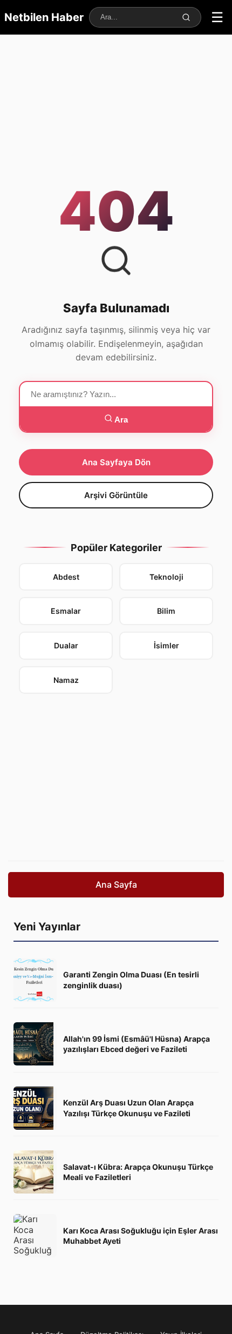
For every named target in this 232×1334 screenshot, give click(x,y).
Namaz (66, 680)
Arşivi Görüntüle (116, 495)
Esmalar (66, 610)
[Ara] (186, 17)
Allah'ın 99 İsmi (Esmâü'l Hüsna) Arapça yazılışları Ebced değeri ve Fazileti (136, 1044)
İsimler (166, 645)
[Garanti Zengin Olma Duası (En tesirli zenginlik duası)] (35, 980)
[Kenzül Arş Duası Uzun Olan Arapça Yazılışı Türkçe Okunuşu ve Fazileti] (35, 1108)
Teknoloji (166, 576)
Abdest (66, 576)
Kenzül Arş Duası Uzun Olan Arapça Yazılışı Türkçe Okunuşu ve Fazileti (128, 1108)
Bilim (166, 610)
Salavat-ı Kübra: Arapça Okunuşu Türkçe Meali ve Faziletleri (138, 1172)
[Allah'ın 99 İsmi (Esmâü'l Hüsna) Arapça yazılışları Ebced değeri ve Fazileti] (35, 1043)
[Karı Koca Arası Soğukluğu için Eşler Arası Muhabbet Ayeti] (35, 1235)
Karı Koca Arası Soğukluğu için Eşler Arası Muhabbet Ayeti (140, 1236)
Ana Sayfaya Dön (116, 462)
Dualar (66, 645)
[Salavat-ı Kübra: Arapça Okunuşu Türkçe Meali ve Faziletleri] (35, 1172)
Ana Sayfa (116, 884)
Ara (120, 419)
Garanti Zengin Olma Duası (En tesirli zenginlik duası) (131, 980)
